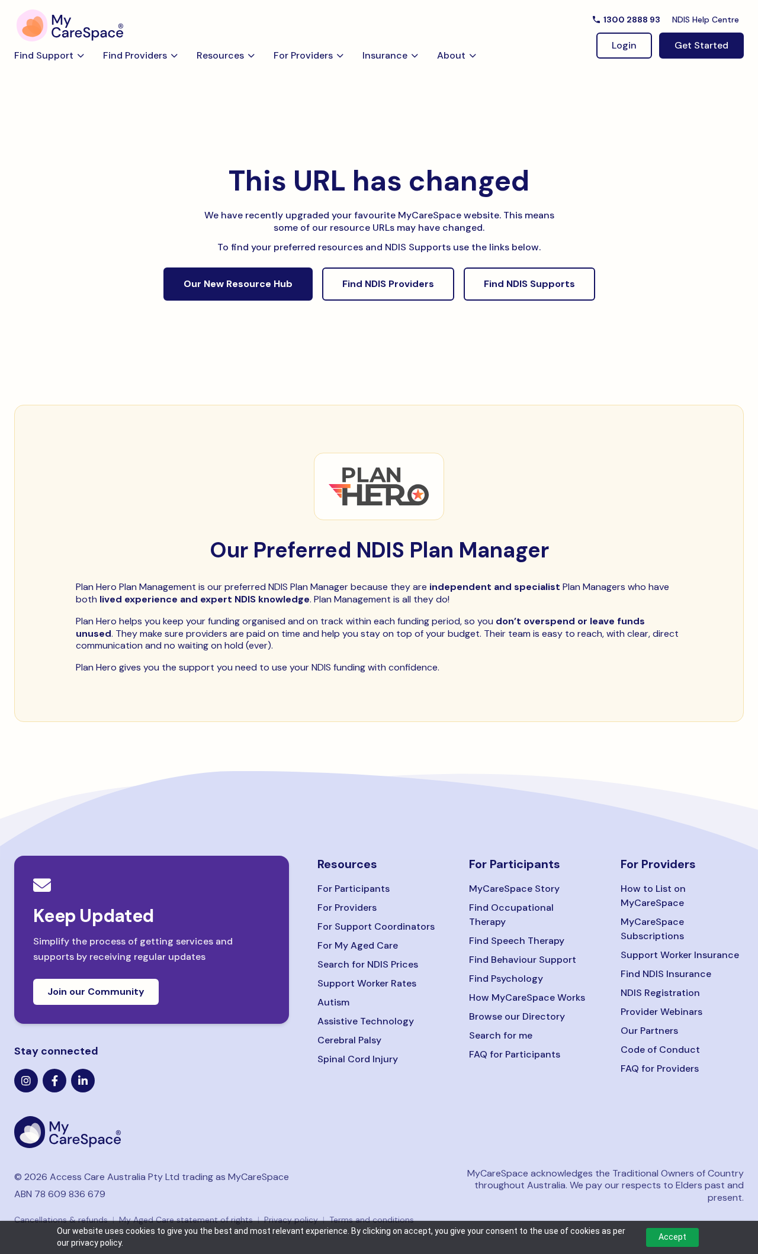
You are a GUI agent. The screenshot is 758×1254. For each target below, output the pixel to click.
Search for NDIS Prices (367, 964)
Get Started (701, 45)
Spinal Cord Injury (357, 1059)
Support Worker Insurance (680, 955)
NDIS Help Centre (705, 19)
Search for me (500, 1035)
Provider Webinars (661, 1011)
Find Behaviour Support (522, 959)
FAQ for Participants (514, 1054)
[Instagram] (26, 1080)
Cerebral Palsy (349, 1040)
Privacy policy (291, 1219)
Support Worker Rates (366, 983)
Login (624, 45)
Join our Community (95, 991)
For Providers (303, 55)
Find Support (43, 55)
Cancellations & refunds (61, 1219)
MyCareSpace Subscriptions (652, 928)
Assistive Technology (365, 1021)
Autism (333, 1002)
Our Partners (649, 1030)
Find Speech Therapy (516, 940)
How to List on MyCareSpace (653, 895)
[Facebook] (54, 1080)
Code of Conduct (660, 1049)
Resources (220, 55)
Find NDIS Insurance (666, 974)
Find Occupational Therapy (511, 914)
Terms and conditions (371, 1219)
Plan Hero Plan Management (136, 587)
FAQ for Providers (660, 1068)
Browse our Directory (517, 1016)
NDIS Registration (660, 993)
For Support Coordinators (376, 926)
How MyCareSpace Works (527, 997)
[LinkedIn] (83, 1080)
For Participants (353, 888)
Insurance (384, 55)
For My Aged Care (357, 945)
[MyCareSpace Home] (151, 1132)
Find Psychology (506, 978)
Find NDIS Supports (529, 284)
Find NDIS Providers (388, 284)
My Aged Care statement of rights (186, 1219)
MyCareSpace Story (514, 888)
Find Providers (135, 55)
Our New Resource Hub (238, 284)
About (451, 55)
